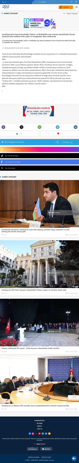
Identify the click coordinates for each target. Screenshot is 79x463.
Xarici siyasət (72, 14)
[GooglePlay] (33, 449)
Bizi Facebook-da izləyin (12, 162)
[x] (36, 433)
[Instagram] (33, 433)
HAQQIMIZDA (39, 420)
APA (3, 59)
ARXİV (39, 426)
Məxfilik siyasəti (46, 457)
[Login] (76, 2)
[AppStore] (46, 449)
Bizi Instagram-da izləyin (12, 149)
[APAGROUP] (39, 444)
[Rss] (49, 433)
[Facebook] (29, 433)
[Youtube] (39, 433)
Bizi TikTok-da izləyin (11, 156)
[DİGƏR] (76, 7)
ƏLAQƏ (39, 423)
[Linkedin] (46, 433)
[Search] (71, 2)
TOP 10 (39, 429)
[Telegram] (43, 433)
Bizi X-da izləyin (10, 168)
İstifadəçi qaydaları (34, 457)
